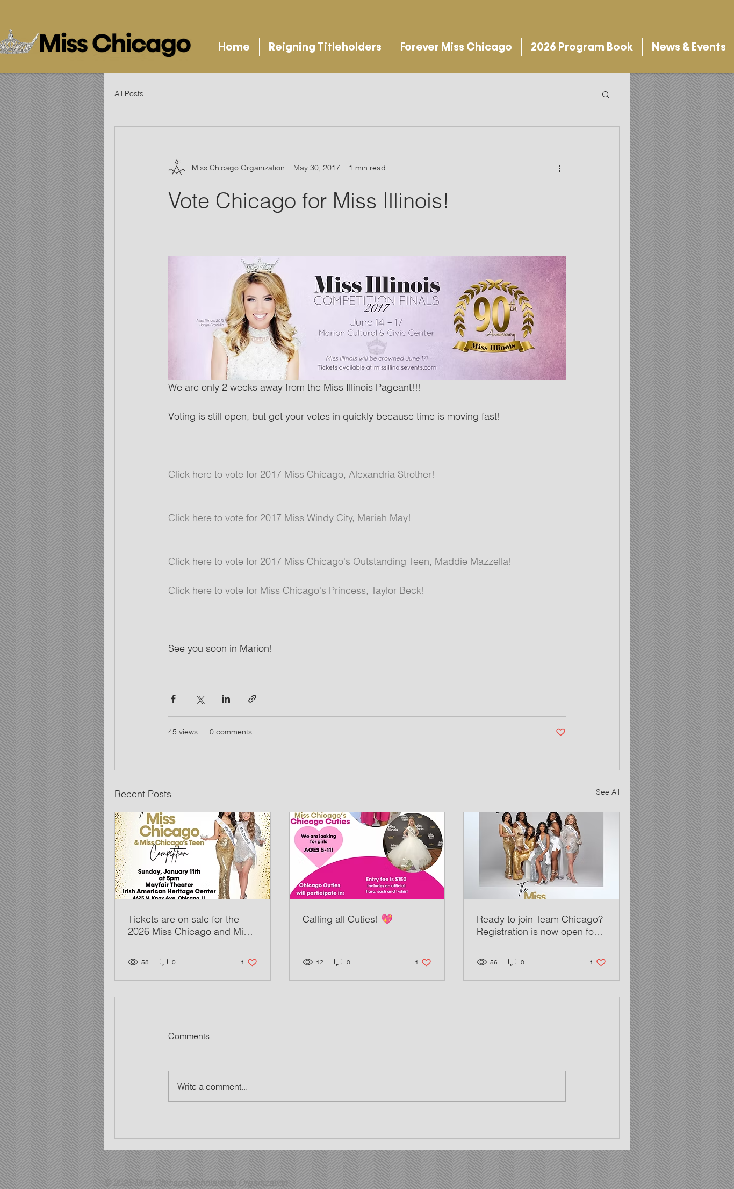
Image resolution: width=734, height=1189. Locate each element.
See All (608, 792)
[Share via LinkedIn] (226, 699)
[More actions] (559, 167)
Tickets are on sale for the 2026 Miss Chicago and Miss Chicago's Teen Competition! (190, 925)
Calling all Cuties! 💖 (348, 919)
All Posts (128, 93)
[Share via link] (252, 699)
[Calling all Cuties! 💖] (367, 855)
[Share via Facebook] (173, 699)
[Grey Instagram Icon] (604, 1182)
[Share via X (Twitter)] (200, 699)
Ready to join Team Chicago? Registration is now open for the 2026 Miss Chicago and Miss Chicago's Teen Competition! (540, 925)
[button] (325, 47)
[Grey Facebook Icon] (584, 1182)
